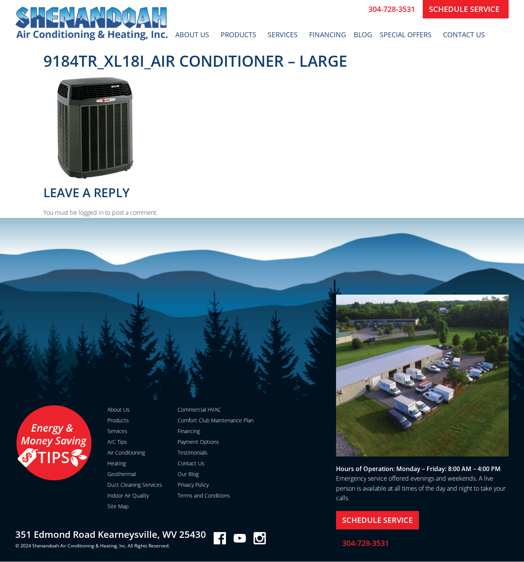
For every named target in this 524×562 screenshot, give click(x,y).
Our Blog (188, 474)
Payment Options (198, 441)
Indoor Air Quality (128, 495)
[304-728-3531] (359, 9)
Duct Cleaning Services (134, 484)
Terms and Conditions (204, 495)
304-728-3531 (391, 9)
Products (238, 34)
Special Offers (406, 34)
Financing (327, 34)
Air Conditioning (126, 452)
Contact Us (464, 34)
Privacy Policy (193, 484)
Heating (116, 463)
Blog (363, 34)
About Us (192, 34)
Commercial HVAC (199, 409)
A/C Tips (117, 441)
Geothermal (121, 474)
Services (283, 34)
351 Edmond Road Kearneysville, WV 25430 (110, 534)
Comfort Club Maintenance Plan (216, 420)
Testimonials (193, 452)
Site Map (118, 506)
